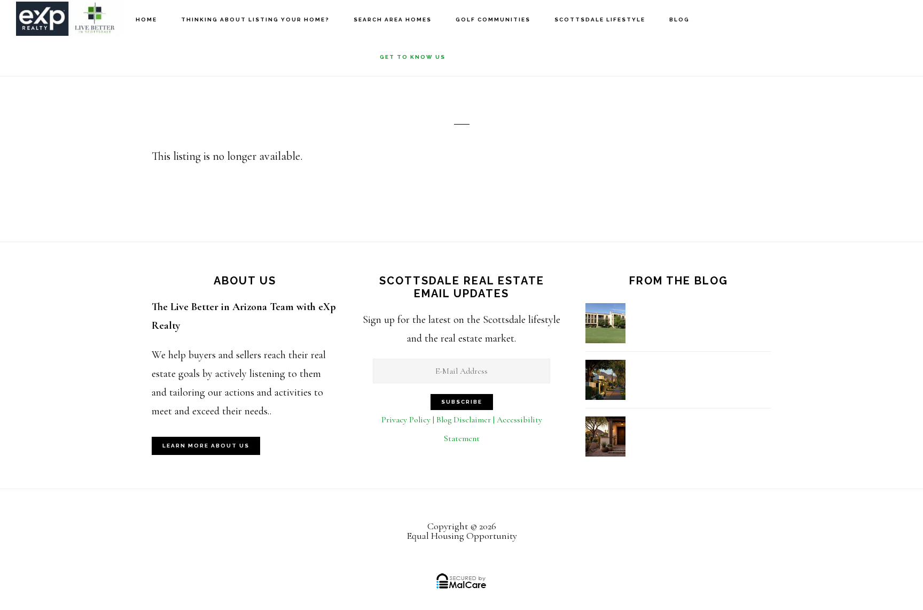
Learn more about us (205, 446)
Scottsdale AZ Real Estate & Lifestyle (69, 19)
